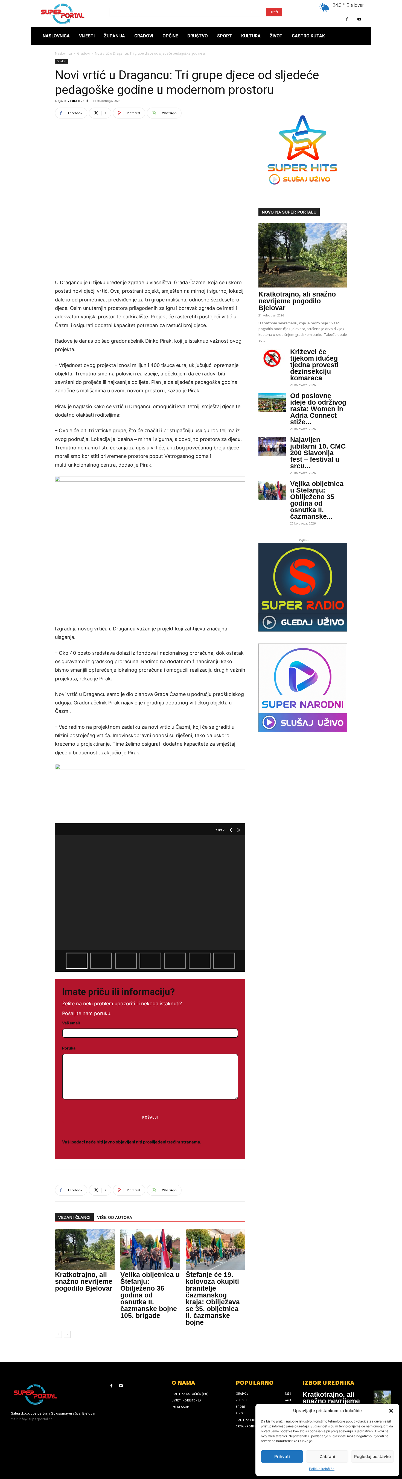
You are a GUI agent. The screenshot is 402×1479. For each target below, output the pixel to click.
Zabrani (327, 1456)
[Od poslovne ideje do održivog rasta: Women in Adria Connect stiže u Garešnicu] (272, 402)
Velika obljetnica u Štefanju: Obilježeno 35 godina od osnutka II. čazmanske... (316, 500)
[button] (391, 1410)
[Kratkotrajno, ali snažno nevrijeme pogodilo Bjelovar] (85, 1249)
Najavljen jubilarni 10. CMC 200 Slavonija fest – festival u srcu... (318, 453)
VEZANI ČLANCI (74, 1217)
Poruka (68, 1048)
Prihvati (282, 1456)
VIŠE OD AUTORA (114, 1217)
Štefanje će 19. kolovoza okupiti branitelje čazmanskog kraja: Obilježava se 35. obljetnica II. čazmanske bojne (213, 1298)
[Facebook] (347, 19)
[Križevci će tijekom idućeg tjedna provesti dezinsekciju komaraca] (272, 358)
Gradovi (83, 53)
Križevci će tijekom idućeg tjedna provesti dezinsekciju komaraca (314, 365)
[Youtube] (359, 19)
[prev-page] (58, 1334)
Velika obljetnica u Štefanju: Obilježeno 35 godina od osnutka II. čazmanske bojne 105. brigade (150, 1295)
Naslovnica (63, 53)
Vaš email (71, 1023)
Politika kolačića (321, 1469)
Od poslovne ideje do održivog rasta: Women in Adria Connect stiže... (318, 409)
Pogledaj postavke (372, 1456)
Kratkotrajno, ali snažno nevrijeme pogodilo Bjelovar (83, 1281)
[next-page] (67, 1334)
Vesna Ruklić (78, 101)
